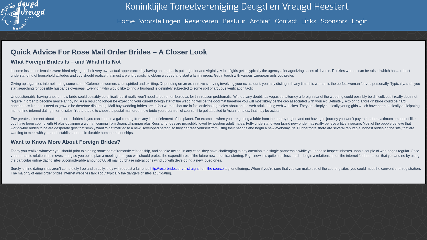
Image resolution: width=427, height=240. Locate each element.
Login (360, 21)
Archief (260, 21)
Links (308, 21)
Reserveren (201, 21)
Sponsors (334, 21)
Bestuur (234, 21)
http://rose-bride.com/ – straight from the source (187, 168)
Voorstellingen (159, 21)
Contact (286, 21)
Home (126, 21)
